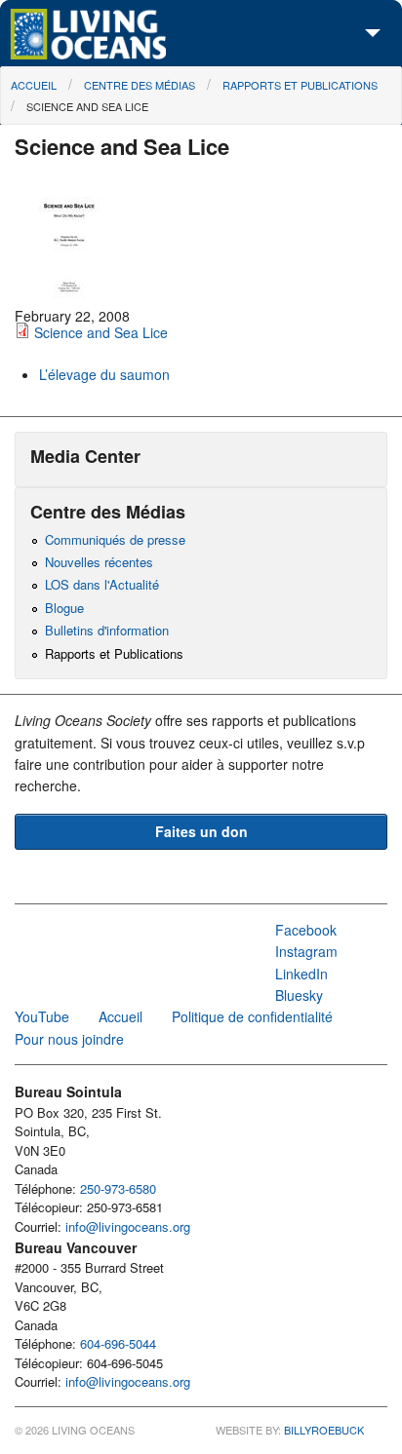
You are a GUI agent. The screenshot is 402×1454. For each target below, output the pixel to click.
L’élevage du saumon (104, 374)
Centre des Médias (139, 85)
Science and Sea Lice (87, 106)
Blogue (64, 607)
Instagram (306, 951)
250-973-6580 (118, 1188)
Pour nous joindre (69, 1039)
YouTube (42, 1016)
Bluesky (299, 995)
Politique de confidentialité (252, 1016)
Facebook (306, 929)
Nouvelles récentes (99, 562)
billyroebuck (324, 1429)
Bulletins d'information (107, 630)
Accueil (34, 85)
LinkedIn (301, 973)
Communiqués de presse (115, 539)
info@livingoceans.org (127, 1226)
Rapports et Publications (300, 85)
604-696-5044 (118, 1343)
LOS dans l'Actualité (102, 584)
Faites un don (201, 831)
